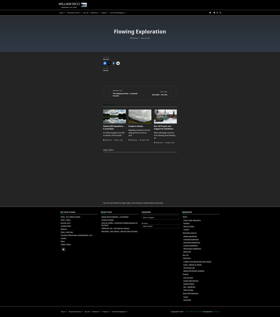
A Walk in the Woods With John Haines (197, 262)
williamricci (135, 38)
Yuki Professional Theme (194, 312)
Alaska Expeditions (190, 236)
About (62, 13)
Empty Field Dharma (190, 281)
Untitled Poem (66, 226)
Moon (63, 241)
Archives (145, 223)
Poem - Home (65, 220)
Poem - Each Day (67, 232)
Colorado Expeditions (191, 239)
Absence (64, 229)
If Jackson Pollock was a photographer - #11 (77, 235)
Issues (185, 297)
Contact (63, 238)
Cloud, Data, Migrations (192, 220)
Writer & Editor (188, 226)
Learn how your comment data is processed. (147, 203)
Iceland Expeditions (190, 245)
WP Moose (216, 312)
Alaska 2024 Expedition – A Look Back (114, 217)
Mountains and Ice (73, 13)
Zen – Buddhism (189, 287)
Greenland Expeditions (191, 242)
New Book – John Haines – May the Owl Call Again (119, 231)
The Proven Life (189, 268)
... (122, 135)
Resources (187, 252)
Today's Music (66, 244)
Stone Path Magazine (117, 13)
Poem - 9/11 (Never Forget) (70, 217)
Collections (93, 13)
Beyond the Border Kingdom (193, 271)
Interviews (187, 300)
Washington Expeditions (192, 249)
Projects (103, 13)
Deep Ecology (188, 290)
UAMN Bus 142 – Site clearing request (115, 228)
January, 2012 (66, 223)
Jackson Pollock (188, 284)
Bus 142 (85, 13)
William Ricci (69, 4)
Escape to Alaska (136, 126)
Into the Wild (188, 278)
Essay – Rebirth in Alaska (192, 265)
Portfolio (186, 223)
